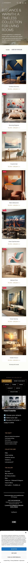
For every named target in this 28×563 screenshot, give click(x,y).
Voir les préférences (14, 557)
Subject (10, 388)
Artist (18, 388)
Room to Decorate (19, 380)
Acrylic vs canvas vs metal (11, 443)
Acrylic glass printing (9, 438)
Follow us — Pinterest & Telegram (14, 480)
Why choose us (9, 473)
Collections (14, 391)
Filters (7, 49)
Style (7, 384)
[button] (26, 532)
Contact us (8, 459)
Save (5, 55)
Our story (7, 471)
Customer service (10, 457)
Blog (6, 478)
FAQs (6, 453)
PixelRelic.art (16, 485)
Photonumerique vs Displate (11, 442)
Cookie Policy (7, 560)
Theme (14, 384)
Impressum (21, 560)
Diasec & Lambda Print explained (12, 436)
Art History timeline (10, 476)
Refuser (14, 553)
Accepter (14, 549)
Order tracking (9, 455)
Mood (21, 384)
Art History (6, 380)
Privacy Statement (15, 560)
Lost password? (9, 462)
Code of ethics (9, 482)
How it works (8, 440)
